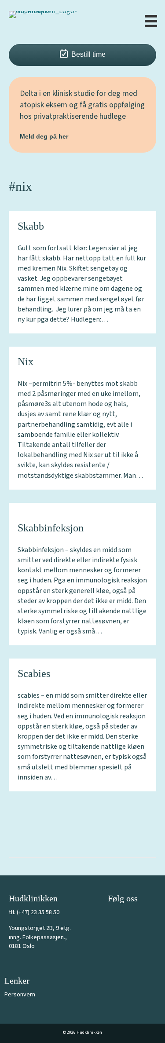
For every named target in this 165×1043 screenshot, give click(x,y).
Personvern (19, 994)
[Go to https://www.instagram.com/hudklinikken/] (134, 917)
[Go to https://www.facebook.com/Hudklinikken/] (114, 917)
